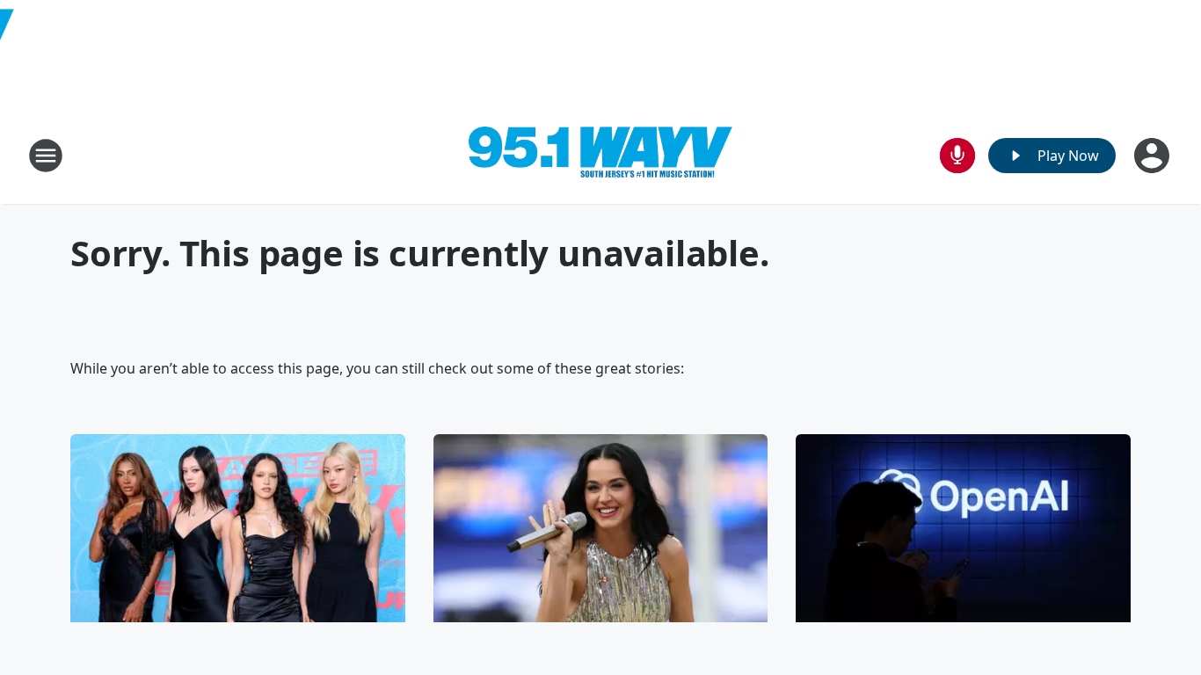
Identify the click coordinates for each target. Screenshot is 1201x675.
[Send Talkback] (957, 155)
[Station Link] (600, 156)
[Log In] (1153, 155)
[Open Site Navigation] (45, 155)
